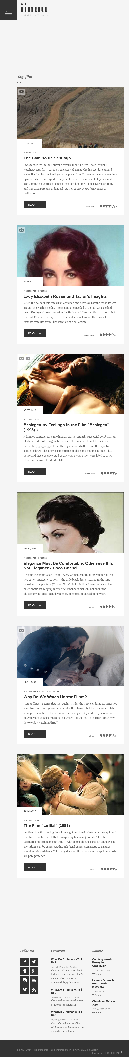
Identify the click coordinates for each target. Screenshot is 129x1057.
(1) (37, 430)
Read (34, 204)
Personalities (40, 291)
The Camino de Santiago (47, 158)
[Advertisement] (70, 47)
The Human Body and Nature (46, 691)
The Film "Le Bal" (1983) (47, 826)
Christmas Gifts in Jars (103, 1002)
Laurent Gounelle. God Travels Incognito (103, 983)
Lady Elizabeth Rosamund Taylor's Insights (65, 296)
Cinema (36, 153)
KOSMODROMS (112, 1053)
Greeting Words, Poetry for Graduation (102, 962)
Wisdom (27, 153)
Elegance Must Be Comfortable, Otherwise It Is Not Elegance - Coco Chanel (68, 565)
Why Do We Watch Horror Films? (55, 697)
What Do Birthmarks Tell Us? (66, 960)
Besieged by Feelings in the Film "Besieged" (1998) (66, 427)
